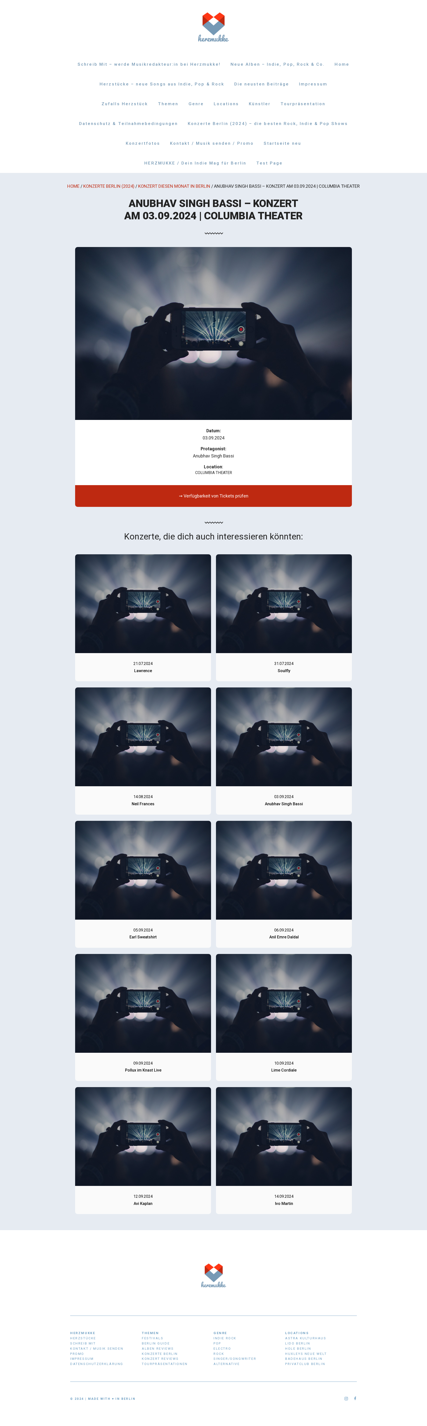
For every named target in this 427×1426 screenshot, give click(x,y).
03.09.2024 (284, 796)
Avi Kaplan (143, 1203)
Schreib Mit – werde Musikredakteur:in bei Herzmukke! (149, 64)
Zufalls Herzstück (125, 103)
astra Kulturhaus (305, 1338)
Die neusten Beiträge (261, 84)
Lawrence (143, 670)
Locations (226, 103)
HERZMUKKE (82, 1333)
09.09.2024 (143, 1063)
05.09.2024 (143, 930)
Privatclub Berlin (305, 1364)
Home (342, 64)
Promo (77, 1354)
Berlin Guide (156, 1343)
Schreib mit (83, 1343)
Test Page (269, 163)
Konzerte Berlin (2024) (108, 186)
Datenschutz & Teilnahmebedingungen (128, 123)
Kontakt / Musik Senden (96, 1348)
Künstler (259, 103)
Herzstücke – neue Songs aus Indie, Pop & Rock (162, 84)
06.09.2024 (284, 930)
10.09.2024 (284, 1063)
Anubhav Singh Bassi (284, 804)
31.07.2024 (284, 663)
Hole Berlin (298, 1348)
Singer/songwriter (235, 1359)
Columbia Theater (213, 472)
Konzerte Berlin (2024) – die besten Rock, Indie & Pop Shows (268, 123)
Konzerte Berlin (160, 1354)
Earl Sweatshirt (143, 937)
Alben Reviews (158, 1348)
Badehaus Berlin (304, 1359)
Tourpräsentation (302, 103)
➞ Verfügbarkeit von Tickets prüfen (213, 495)
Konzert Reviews (160, 1359)
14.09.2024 (284, 1196)
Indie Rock (225, 1338)
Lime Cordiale (284, 1070)
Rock (219, 1354)
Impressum (313, 84)
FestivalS (152, 1338)
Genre (196, 103)
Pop (217, 1343)
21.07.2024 (143, 663)
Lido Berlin (297, 1343)
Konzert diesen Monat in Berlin (174, 186)
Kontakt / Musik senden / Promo (212, 143)
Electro (222, 1348)
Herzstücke (83, 1338)
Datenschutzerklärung (96, 1364)
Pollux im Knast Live (143, 1070)
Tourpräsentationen (165, 1364)
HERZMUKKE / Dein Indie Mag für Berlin (195, 163)
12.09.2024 (143, 1196)
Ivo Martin (284, 1203)
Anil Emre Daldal (284, 937)
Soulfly (284, 670)
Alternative (227, 1364)
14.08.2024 (143, 796)
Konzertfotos (143, 143)
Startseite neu (282, 143)
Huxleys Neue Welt (306, 1354)
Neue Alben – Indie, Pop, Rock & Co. (278, 64)
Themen (168, 103)
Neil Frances (143, 804)
